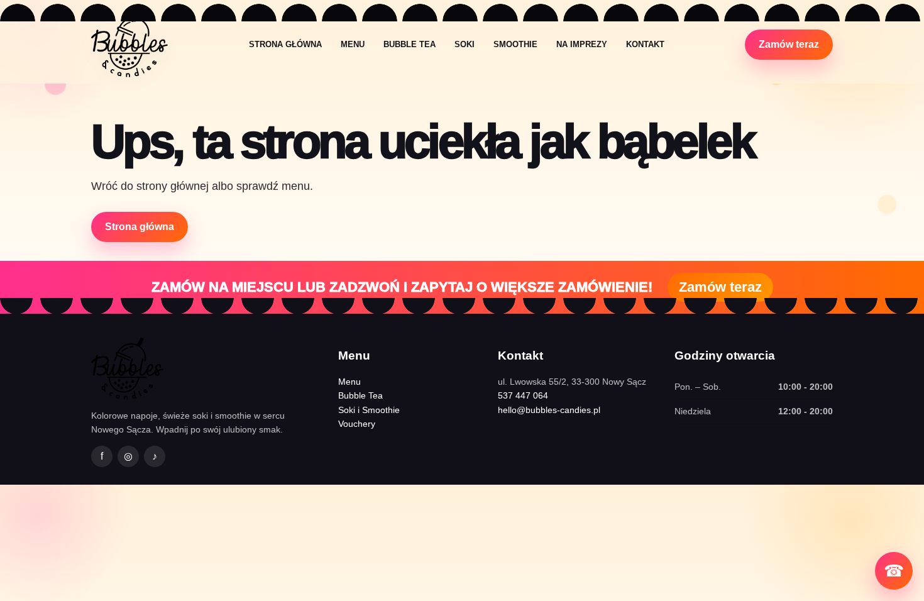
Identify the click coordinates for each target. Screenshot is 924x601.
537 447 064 (523, 395)
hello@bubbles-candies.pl (549, 410)
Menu (353, 44)
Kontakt (645, 44)
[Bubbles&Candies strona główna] (129, 44)
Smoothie (515, 44)
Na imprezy (581, 44)
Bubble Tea (409, 44)
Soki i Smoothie (369, 410)
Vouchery (356, 424)
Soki (464, 44)
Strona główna (285, 44)
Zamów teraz (789, 44)
